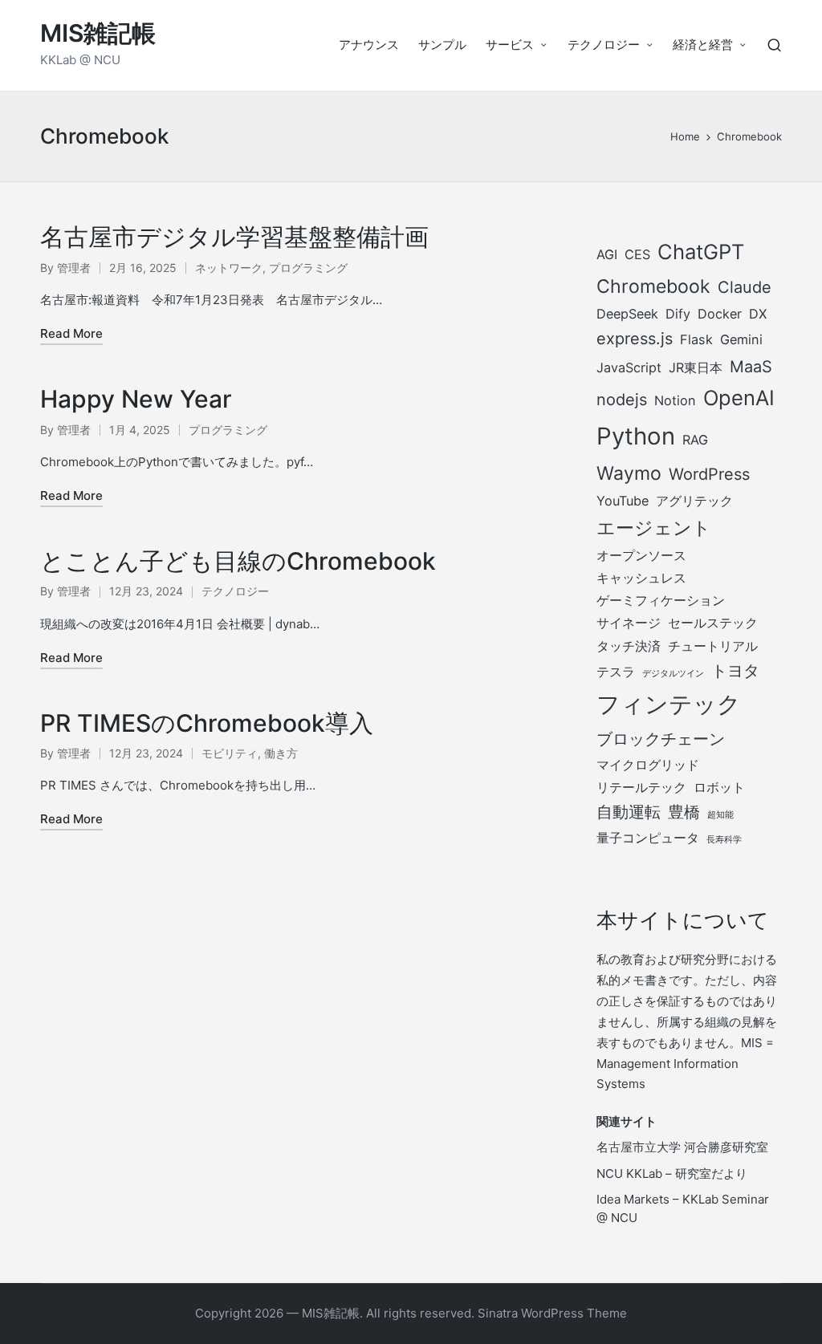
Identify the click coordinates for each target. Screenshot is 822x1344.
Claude (744, 287)
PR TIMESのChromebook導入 (206, 723)
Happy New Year (136, 398)
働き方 (281, 753)
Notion (675, 400)
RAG (695, 440)
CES (637, 254)
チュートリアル (713, 646)
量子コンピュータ (647, 838)
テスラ (615, 672)
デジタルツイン (673, 673)
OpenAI (739, 397)
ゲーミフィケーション (660, 600)
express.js (634, 338)
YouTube (622, 501)
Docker (720, 314)
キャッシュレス (641, 578)
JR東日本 (695, 367)
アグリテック (694, 501)
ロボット (719, 787)
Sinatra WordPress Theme (552, 1313)
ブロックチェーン (660, 739)
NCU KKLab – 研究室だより (671, 1173)
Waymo (628, 473)
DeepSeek (627, 314)
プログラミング (308, 267)
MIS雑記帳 (98, 33)
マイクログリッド (647, 765)
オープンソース (641, 555)
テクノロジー (235, 591)
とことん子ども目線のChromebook (238, 560)
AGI (606, 254)
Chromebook (653, 286)
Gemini (741, 339)
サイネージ (628, 623)
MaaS (751, 366)
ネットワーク (228, 267)
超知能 (720, 815)
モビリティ (229, 753)
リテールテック (641, 787)
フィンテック (668, 704)
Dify (677, 314)
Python (635, 436)
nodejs (621, 399)
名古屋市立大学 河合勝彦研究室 (682, 1147)
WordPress (709, 474)
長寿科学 (724, 839)
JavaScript (628, 367)
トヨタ (735, 670)
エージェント (653, 528)
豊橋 (684, 812)
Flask (696, 339)
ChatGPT (700, 251)
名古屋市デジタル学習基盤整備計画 (234, 236)
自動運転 (628, 812)
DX (758, 314)
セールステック (713, 623)
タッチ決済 (628, 646)
